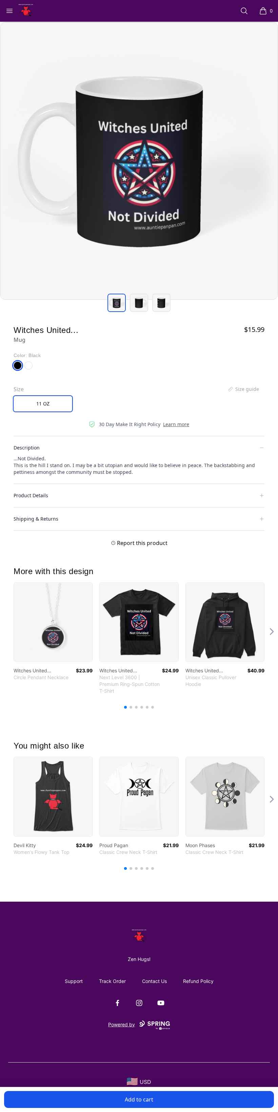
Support (74, 981)
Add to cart (139, 1099)
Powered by (121, 1024)
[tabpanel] (139, 161)
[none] (243, 389)
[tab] (116, 302)
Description (27, 447)
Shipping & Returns (36, 519)
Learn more (176, 424)
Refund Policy (198, 981)
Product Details (31, 495)
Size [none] (19, 389)
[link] (53, 622)
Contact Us (154, 981)
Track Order (112, 981)
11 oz (42, 403)
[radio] (43, 404)
